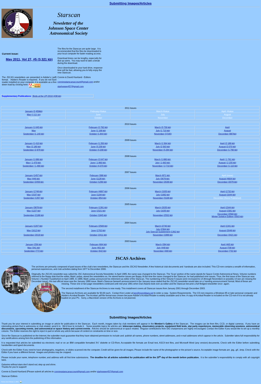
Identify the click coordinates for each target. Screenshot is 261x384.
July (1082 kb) (163, 195)
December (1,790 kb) (227, 150)
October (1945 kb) (98, 215)
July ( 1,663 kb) (162, 163)
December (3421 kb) (227, 235)
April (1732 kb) (227, 191)
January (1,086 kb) (34, 159)
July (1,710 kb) (163, 130)
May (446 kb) (33, 179)
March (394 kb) (163, 244)
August (227, 130)
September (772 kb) (33, 251)
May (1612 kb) (34, 230)
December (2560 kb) (227, 214)
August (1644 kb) (227, 195)
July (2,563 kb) (163, 147)
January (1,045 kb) (34, 127)
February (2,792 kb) (98, 127)
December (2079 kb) (227, 182)
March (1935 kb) (163, 191)
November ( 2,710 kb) (162, 166)
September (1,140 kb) (33, 134)
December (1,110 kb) (227, 166)
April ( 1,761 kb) (227, 159)
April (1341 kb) (227, 226)
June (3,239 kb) (98, 147)
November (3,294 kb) (163, 150)
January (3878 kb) (33, 207)
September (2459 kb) (33, 182)
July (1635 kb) (163, 211)
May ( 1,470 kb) (33, 163)
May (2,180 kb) (34, 147)
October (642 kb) (98, 251)
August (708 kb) (227, 248)
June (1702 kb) (98, 230)
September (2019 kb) (34, 235)
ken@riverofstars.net (143, 293)
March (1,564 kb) (163, 143)
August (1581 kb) (227, 211)
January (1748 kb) (33, 191)
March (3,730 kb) (163, 127)
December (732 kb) (227, 251)
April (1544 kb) (227, 207)
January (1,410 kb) (34, 143)
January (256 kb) (34, 244)
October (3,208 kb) (98, 150)
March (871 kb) (162, 175)
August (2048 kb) (227, 230)
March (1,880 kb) (162, 159)
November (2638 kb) (163, 182)
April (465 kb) (227, 244)
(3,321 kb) (36, 114)
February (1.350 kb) (98, 143)
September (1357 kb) (34, 198)
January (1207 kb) (33, 226)
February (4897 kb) (98, 191)
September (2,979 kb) (33, 150)
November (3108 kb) (163, 198)
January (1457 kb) (33, 175)
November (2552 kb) (163, 215)
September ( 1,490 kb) (33, 166)
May (29, 114)
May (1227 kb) (34, 211)
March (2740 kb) (163, 226)
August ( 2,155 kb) (227, 163)
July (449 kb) (163, 248)
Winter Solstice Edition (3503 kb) (227, 216)
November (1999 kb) (163, 235)
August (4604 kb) (227, 179)
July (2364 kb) (163, 229)
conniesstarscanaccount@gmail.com (72, 371)
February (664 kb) (98, 244)
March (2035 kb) (163, 207)
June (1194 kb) (98, 195)
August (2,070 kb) (227, 147)
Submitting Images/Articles (130, 3)
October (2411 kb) (98, 235)
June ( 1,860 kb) (98, 163)
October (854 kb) (98, 198)
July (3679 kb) (163, 179)
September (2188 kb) (34, 215)
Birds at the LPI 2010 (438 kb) (46, 96)
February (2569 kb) (98, 226)
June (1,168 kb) (98, 130)
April (227, 127)
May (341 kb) (33, 248)
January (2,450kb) (33, 111)
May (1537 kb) (34, 195)
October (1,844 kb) (98, 134)
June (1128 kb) (98, 179)
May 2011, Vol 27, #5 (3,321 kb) (29, 59)
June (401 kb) (98, 248)
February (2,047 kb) (98, 159)
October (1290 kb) (98, 182)
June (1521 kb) (98, 211)
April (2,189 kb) (227, 143)
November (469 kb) (163, 251)
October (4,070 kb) (98, 166)
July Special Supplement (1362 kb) (163, 232)
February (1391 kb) (98, 207)
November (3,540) (163, 134)
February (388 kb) (98, 175)
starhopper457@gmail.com (71, 86)
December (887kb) (227, 134)
